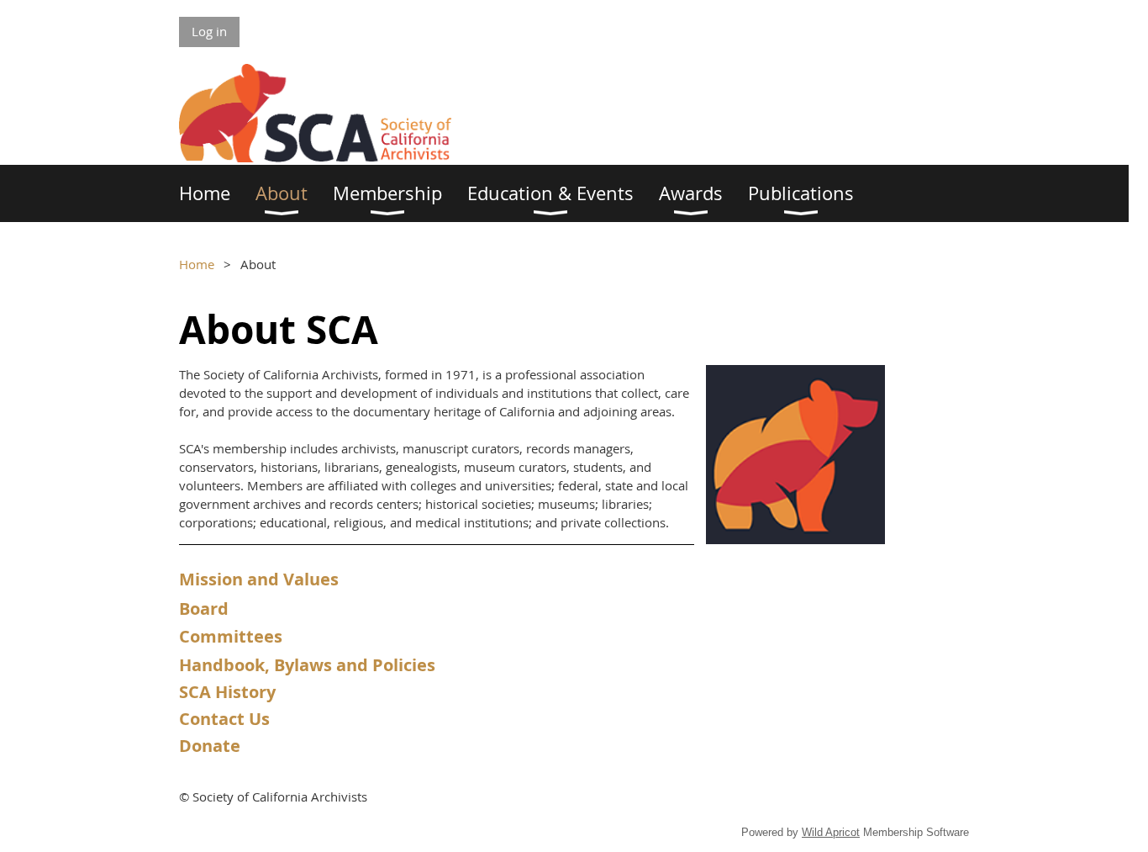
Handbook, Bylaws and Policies (307, 665)
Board (204, 608)
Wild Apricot (831, 832)
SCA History (227, 691)
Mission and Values (259, 579)
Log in (209, 31)
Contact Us (224, 718)
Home (196, 264)
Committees (230, 636)
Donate (209, 745)
